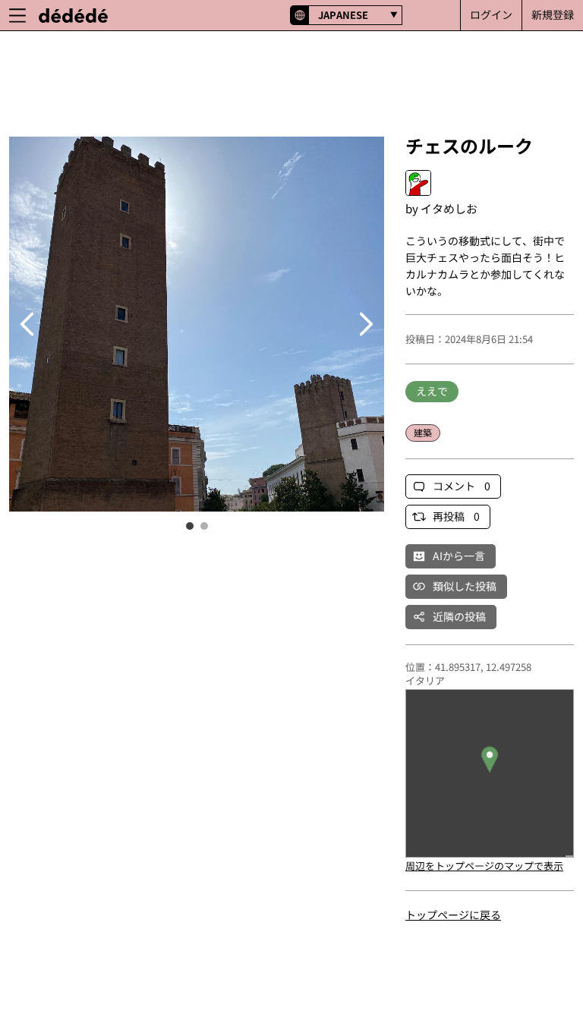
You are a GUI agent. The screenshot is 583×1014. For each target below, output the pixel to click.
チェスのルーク (469, 145)
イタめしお (449, 208)
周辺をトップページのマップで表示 (484, 865)
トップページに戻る (453, 914)
